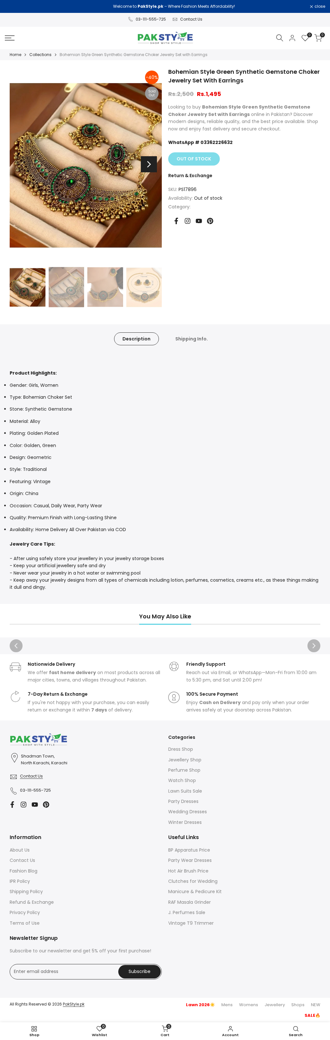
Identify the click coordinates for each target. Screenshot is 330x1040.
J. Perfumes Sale (186, 912)
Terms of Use (25, 923)
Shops (298, 1005)
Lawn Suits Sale (185, 791)
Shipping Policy (26, 891)
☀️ (200, 1005)
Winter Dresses (185, 822)
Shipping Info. (191, 339)
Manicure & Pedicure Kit (195, 891)
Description (136, 339)
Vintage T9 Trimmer (191, 923)
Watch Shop (182, 780)
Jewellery (275, 1005)
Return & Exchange (190, 175)
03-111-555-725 (151, 19)
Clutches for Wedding (193, 881)
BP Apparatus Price (189, 850)
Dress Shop (180, 749)
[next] (149, 164)
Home (15, 54)
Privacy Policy (25, 912)
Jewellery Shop (184, 760)
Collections (40, 54)
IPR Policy (20, 881)
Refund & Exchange (32, 902)
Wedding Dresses (187, 811)
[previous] (23, 164)
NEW (315, 1005)
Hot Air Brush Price (188, 871)
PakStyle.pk (73, 1004)
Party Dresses (183, 801)
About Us (20, 850)
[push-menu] (10, 38)
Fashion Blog (23, 871)
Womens (248, 1005)
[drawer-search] (279, 38)
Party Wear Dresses (190, 860)
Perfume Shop (184, 770)
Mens (227, 1005)
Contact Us (191, 19)
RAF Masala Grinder (189, 902)
